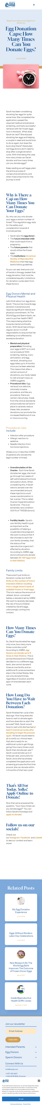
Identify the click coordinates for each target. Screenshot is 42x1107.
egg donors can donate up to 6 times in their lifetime (18, 653)
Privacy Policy (27, 1104)
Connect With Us (14, 1063)
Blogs (9, 21)
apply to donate (13, 814)
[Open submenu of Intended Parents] (35, 1046)
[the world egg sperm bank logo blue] (10, 3)
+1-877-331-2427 (11, 1074)
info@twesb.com (11, 1069)
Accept (21, 1099)
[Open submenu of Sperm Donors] (35, 1057)
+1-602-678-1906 (11, 1076)
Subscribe (12, 1039)
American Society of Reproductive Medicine (23, 259)
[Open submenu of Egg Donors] (35, 1052)
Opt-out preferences (16, 1104)
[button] (39, 1081)
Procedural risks (16, 427)
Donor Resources (19, 21)
